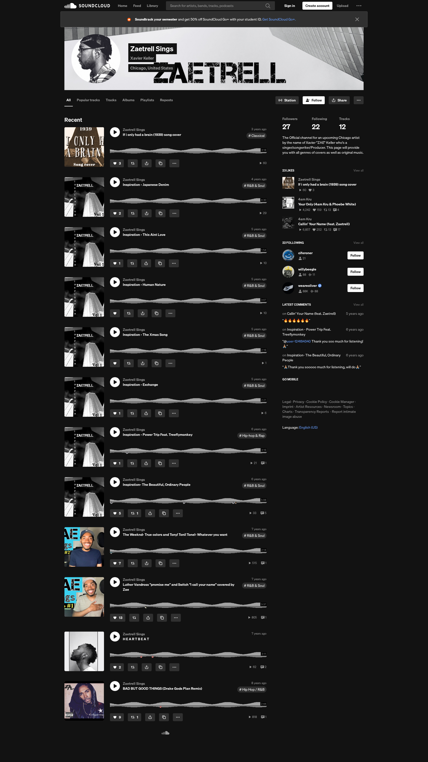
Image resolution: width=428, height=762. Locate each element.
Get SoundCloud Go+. (279, 19)
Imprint (288, 406)
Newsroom (332, 406)
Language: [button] (300, 427)
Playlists (147, 100)
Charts (287, 411)
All (68, 100)
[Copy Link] (160, 163)
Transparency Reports (312, 411)
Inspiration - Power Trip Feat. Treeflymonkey (306, 332)
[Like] (115, 313)
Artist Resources (309, 406)
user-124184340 (299, 341)
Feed (137, 5)
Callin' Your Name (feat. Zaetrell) (311, 313)
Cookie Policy (316, 401)
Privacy (298, 401)
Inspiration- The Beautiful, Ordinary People (311, 357)
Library (152, 5)
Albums (128, 100)
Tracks (111, 100)
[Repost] (133, 163)
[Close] (357, 19)
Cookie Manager (341, 401)
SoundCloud (87, 5)
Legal (286, 401)
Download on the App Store (297, 390)
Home (122, 5)
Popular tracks (88, 100)
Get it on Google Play (331, 390)
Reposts (166, 100)
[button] (359, 5)
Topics (348, 406)
